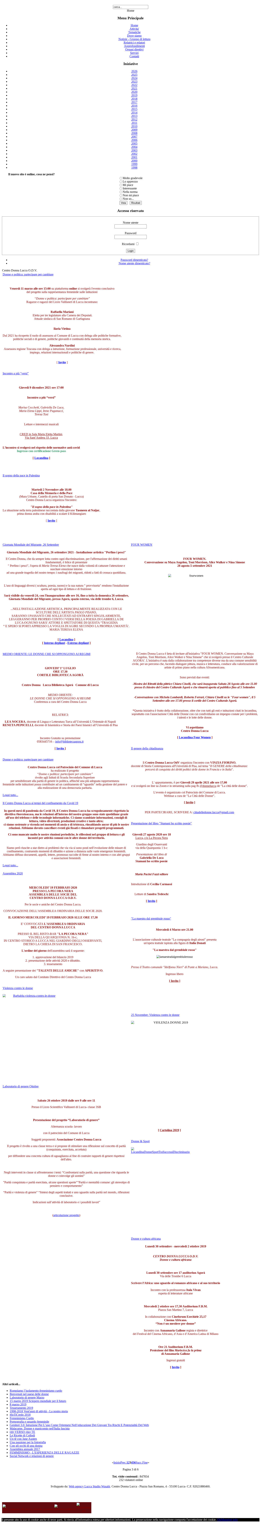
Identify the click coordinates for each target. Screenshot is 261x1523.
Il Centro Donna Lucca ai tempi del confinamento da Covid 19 (40, 803)
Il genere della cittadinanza (147, 748)
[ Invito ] (174, 980)
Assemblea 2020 (13, 873)
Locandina (41, 457)
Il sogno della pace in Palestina (21, 475)
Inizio (116, 1462)
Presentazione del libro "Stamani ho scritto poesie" (161, 823)
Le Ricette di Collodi (22, 1435)
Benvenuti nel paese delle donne (29, 1394)
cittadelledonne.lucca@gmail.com (213, 812)
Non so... (128, 198)
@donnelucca (208, 785)
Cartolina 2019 (169, 1130)
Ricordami (128, 244)
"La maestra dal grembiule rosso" (151, 918)
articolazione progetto (66, 1215)
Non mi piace (131, 195)
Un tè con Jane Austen (23, 1438)
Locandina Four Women (195, 737)
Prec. (123, 1462)
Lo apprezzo (130, 181)
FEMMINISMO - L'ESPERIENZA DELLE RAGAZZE (44, 1452)
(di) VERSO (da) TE (22, 1432)
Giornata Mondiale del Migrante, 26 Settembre (31, 544)
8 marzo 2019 (18, 1404)
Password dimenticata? (134, 259)
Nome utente (130, 222)
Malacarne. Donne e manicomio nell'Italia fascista (40, 1428)
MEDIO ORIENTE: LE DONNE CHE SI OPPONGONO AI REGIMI (46, 654)
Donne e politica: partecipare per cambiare (28, 274)
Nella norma (130, 191)
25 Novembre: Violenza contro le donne (155, 1014)
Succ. (139, 1462)
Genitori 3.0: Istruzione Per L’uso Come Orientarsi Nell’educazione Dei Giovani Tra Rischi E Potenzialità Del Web (79, 1425)
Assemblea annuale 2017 (25, 1449)
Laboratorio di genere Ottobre (21, 1086)
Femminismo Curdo (22, 1418)
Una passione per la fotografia (28, 1442)
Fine (145, 1462)
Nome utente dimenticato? (134, 263)
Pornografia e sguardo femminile (29, 1421)
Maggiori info (229, 1519)
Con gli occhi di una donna (26, 1445)
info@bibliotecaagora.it (69, 741)
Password (130, 233)
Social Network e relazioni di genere (32, 1456)
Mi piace (128, 185)
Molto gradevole (133, 178)
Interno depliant (54, 643)
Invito (60, 748)
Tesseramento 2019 (21, 1407)
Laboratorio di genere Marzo (27, 1397)
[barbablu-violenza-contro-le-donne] (33, 1035)
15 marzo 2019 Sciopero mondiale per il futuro (38, 1401)
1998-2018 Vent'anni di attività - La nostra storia (39, 1411)
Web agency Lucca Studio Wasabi (89, 1486)
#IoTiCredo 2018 (20, 1414)
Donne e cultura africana (146, 1238)
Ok (219, 1519)
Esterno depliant (78, 643)
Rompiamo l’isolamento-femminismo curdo (36, 1390)
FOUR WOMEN (141, 544)
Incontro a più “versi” (16, 373)
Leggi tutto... (10, 795)
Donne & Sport (140, 1141)
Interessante (130, 188)
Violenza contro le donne (18, 988)
